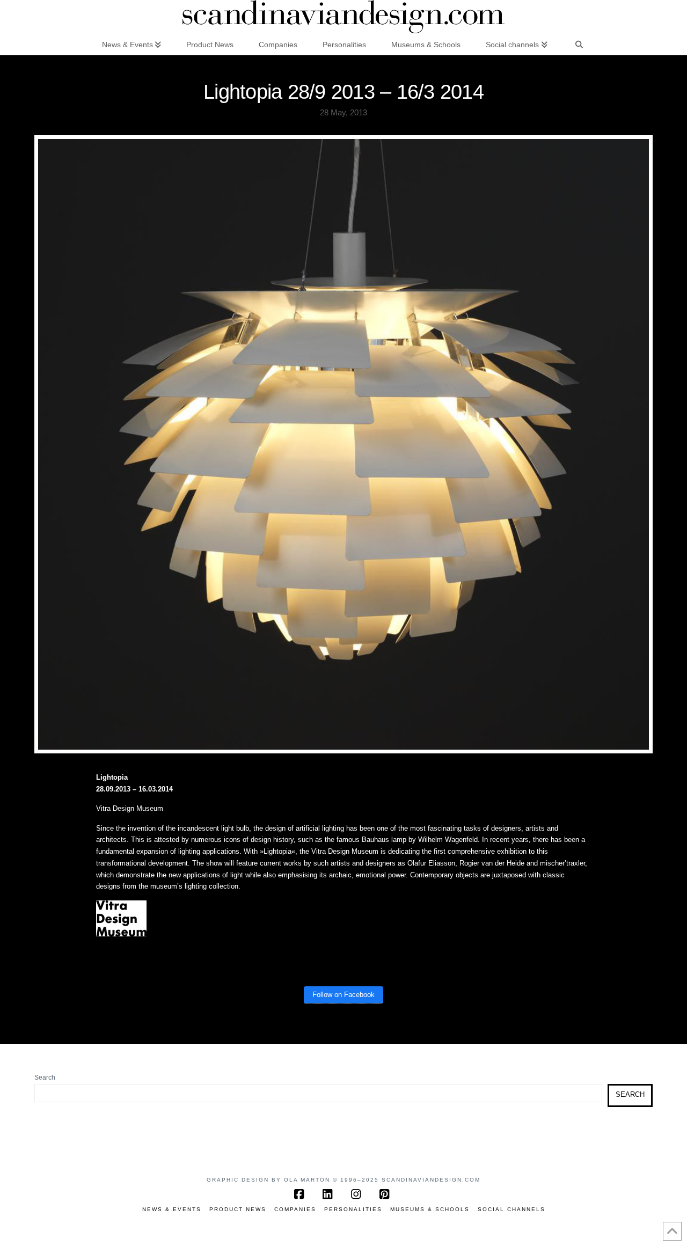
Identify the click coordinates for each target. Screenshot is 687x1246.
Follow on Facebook (343, 995)
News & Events (171, 1209)
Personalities (353, 1209)
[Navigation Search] (579, 44)
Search (44, 1077)
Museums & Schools (430, 1209)
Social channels (511, 1209)
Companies (295, 1209)
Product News (237, 1209)
